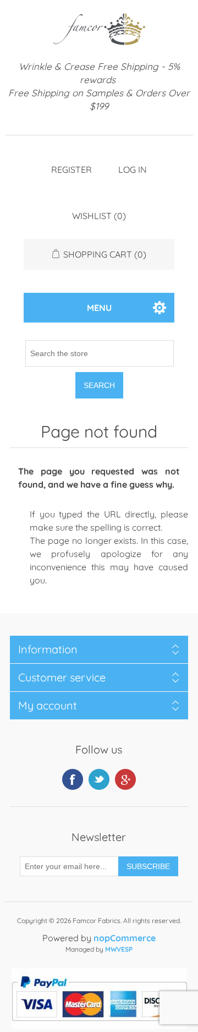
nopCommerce (125, 937)
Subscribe (148, 866)
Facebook (72, 779)
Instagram (125, 779)
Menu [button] (99, 307)
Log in (132, 169)
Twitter (99, 779)
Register (71, 169)
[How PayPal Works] (99, 1025)
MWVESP (119, 949)
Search (99, 385)
